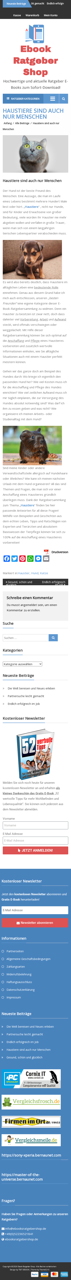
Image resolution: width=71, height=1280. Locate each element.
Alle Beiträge (22, 123)
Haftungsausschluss (19, 982)
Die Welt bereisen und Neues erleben (31, 688)
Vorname (9, 818)
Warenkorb (32, 15)
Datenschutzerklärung (21, 990)
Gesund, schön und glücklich (19, 582)
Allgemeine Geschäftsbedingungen (28, 959)
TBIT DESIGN (24, 1269)
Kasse (17, 15)
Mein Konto (51, 15)
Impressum (14, 997)
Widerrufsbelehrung (19, 974)
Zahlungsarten (16, 966)
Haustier (24, 573)
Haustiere (31, 207)
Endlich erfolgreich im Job (53, 582)
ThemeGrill (44, 1269)
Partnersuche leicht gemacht (26, 696)
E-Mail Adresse (13, 834)
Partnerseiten (15, 951)
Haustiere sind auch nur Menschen (28, 1050)
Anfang (8, 123)
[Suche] (53, 637)
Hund (34, 573)
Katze (44, 573)
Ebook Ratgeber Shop (35, 60)
